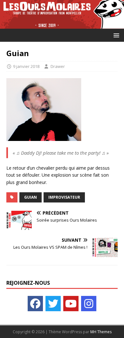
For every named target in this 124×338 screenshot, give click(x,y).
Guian (30, 197)
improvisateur (64, 197)
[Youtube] (71, 303)
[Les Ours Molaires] (62, 25)
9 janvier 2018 (26, 66)
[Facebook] (35, 303)
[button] (115, 35)
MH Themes (101, 331)
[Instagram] (88, 303)
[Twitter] (53, 303)
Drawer (58, 66)
